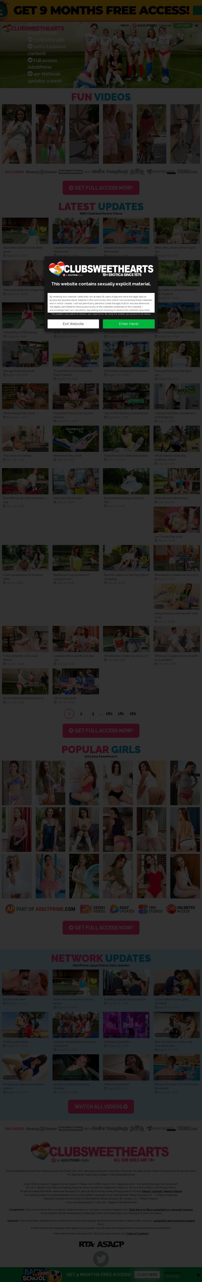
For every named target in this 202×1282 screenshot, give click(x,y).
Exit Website (73, 324)
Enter (129, 324)
